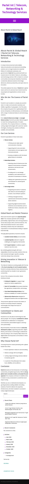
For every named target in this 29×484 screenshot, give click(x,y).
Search (5, 393)
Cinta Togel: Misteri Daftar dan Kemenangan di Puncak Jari (14, 408)
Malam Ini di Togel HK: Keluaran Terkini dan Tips (16, 418)
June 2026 (8, 437)
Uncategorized (10, 455)
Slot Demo (6, 467)
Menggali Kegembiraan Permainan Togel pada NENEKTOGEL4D (16, 413)
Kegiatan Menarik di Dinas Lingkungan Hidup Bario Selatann (16, 422)
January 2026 (9, 444)
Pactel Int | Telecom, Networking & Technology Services (14, 9)
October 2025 (9, 449)
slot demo (6, 463)
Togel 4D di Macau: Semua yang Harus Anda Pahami (16, 404)
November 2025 (10, 446)
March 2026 (9, 439)
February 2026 (10, 442)
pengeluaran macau (9, 471)
